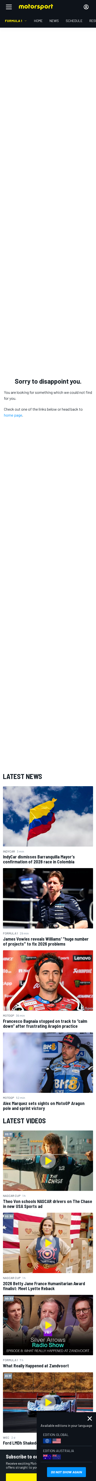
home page (13, 415)
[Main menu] (9, 7)
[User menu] (86, 7)
